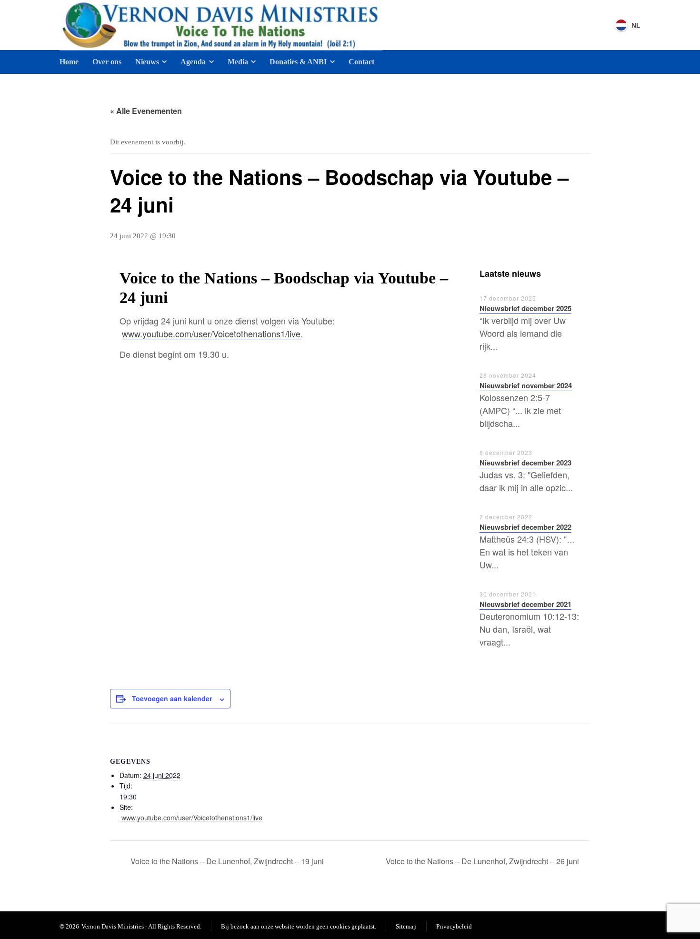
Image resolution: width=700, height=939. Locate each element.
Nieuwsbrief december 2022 (525, 527)
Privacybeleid (454, 926)
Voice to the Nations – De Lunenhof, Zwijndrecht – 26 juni (483, 861)
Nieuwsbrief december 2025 (525, 308)
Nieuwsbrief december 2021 (525, 604)
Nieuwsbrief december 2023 (525, 462)
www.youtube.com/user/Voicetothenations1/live (211, 333)
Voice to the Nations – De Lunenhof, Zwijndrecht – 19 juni (226, 861)
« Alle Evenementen (146, 110)
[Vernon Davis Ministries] (221, 25)
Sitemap (406, 926)
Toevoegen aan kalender (172, 698)
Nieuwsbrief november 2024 (526, 385)
